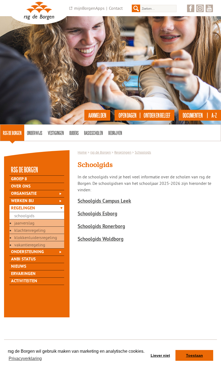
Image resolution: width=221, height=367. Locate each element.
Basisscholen (93, 133)
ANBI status (23, 259)
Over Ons (20, 186)
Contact (116, 8)
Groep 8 (19, 179)
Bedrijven (115, 133)
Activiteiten (24, 281)
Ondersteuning (27, 252)
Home (82, 152)
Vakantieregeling (29, 244)
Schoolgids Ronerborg (101, 227)
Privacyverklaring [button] (25, 358)
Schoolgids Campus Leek (104, 201)
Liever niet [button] (160, 355)
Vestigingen (56, 133)
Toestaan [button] (194, 355)
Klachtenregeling (30, 230)
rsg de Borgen (12, 133)
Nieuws (18, 266)
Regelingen (23, 208)
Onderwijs (34, 133)
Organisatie (24, 193)
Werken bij (22, 201)
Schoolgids (24, 215)
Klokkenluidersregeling (35, 237)
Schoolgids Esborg (97, 214)
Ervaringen (23, 274)
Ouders (74, 133)
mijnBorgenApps (89, 8)
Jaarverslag (24, 223)
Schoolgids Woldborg (100, 239)
